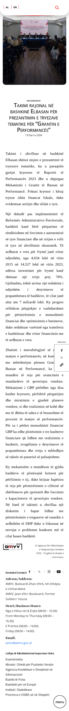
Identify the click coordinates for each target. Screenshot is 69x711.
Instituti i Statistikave (19, 689)
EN (15, 7)
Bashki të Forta (15, 679)
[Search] (57, 7)
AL (7, 7)
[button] (61, 365)
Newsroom (33, 101)
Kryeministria (14, 659)
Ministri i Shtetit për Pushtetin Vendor (30, 664)
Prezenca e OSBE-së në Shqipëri (27, 694)
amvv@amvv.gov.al (19, 643)
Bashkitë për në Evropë (21, 684)
